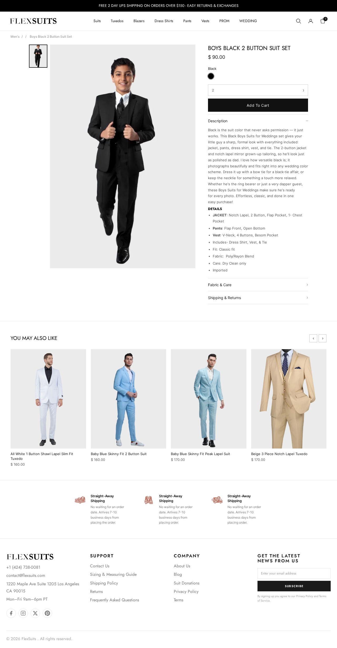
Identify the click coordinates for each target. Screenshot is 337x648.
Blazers (139, 20)
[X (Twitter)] (35, 613)
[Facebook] (11, 613)
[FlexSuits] (30, 556)
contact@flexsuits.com (25, 575)
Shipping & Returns (258, 297)
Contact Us (99, 566)
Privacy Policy (186, 591)
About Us (182, 566)
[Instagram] (23, 613)
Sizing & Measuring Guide (113, 574)
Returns (96, 591)
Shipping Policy (104, 583)
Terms (178, 600)
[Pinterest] (47, 613)
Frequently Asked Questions (114, 600)
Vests (205, 20)
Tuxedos (117, 20)
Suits (97, 20)
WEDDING (248, 20)
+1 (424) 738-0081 (23, 567)
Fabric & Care (258, 284)
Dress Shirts (164, 20)
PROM (224, 20)
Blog (178, 574)
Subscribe (294, 586)
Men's (15, 36)
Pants (187, 20)
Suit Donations (186, 583)
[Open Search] (298, 21)
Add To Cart (258, 105)
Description (258, 121)
